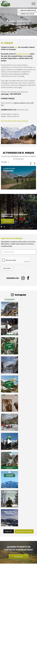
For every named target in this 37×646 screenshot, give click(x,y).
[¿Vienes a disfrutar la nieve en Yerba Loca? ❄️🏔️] (9, 441)
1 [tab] (1, 32)
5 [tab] (13, 32)
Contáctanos (18, 557)
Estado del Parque (23, 54)
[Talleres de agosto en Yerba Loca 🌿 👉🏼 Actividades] (9, 479)
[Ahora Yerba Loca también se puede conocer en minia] (9, 403)
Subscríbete (7, 268)
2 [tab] (4, 32)
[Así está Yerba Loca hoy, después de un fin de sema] (9, 365)
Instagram (20, 294)
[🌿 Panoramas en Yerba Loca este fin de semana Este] (9, 345)
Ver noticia (7, 221)
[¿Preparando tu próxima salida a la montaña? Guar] (9, 460)
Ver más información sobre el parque (14, 121)
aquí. (16, 47)
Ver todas (4, 162)
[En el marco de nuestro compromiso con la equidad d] (9, 307)
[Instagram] (22, 278)
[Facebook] (28, 278)
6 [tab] (16, 32)
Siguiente (34, 163)
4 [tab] (10, 32)
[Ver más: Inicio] (18, 177)
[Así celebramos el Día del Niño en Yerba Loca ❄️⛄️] (9, 422)
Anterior (30, 163)
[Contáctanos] (18, 552)
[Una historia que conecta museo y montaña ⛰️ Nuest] (9, 517)
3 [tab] (7, 32)
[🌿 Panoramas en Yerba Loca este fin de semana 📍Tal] (9, 326)
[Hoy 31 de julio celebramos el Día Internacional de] (9, 498)
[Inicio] (5, 3)
